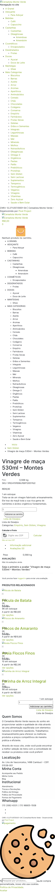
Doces (8, 56)
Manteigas (10, 66)
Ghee (13, 69)
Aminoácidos (17, 94)
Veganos (15, 189)
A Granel (9, 8)
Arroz (13, 85)
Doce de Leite (18, 62)
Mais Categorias (13, 72)
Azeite (14, 81)
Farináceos (16, 116)
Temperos (16, 183)
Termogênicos (18, 186)
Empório (15, 113)
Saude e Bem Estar (20, 202)
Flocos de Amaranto (20, 628)
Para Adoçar (17, 15)
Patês (13, 164)
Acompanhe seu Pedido (12, 773)
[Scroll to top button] (50, 881)
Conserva (15, 110)
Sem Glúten (16, 174)
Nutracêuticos (18, 148)
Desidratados (12, 50)
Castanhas (10, 27)
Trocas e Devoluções (11, 789)
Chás (13, 100)
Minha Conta (7, 776)
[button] (12, 519)
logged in (22, 578)
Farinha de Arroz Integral (24, 681)
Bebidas (9, 18)
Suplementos (17, 180)
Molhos (14, 145)
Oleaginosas (17, 34)
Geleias (14, 123)
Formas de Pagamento (12, 797)
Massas (14, 135)
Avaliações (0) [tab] (17, 548)
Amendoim (21, 40)
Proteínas (15, 170)
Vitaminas (16, 196)
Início (14, 444)
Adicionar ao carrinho (14, 514)
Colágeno (15, 107)
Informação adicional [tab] (20, 545)
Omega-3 (15, 155)
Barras (14, 78)
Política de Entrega (10, 792)
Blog (4, 779)
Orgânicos (16, 158)
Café (13, 21)
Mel (12, 139)
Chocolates (16, 104)
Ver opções (7, 615)
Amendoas (21, 37)
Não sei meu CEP (8, 540)
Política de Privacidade (12, 795)
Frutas (14, 53)
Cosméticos (11, 43)
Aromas (14, 88)
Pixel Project (25, 211)
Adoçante (10, 11)
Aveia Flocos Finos (18, 653)
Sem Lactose (17, 177)
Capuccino (16, 24)
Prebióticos (16, 167)
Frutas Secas (17, 120)
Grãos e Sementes (20, 126)
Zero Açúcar (17, 199)
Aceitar (3, 890)
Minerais (15, 142)
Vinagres (15, 193)
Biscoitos (15, 75)
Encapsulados (18, 46)
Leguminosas (17, 132)
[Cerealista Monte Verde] (13, 1)
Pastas (14, 161)
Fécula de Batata (17, 600)
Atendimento (7, 786)
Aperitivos (16, 91)
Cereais (14, 97)
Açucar (14, 59)
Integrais (15, 129)
